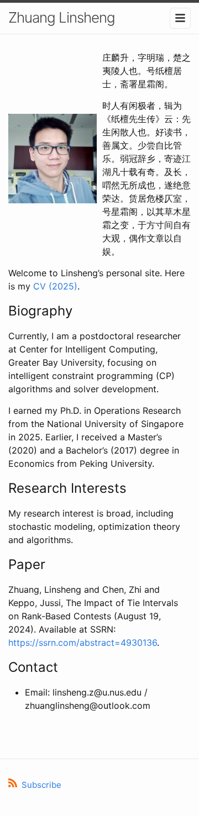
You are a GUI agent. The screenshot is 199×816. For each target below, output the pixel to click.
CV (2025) (55, 286)
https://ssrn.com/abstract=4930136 (82, 642)
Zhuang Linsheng (61, 17)
